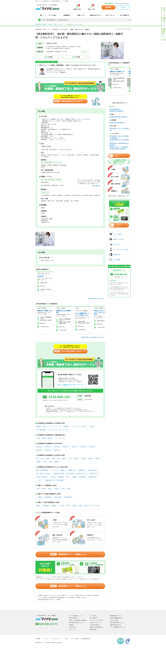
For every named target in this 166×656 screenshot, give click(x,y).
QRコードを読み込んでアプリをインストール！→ (71, 384)
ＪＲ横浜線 (39, 497)
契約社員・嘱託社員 (47, 438)
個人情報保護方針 (85, 638)
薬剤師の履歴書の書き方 (116, 618)
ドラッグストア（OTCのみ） (79, 426)
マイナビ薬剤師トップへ (75, 615)
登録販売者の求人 (93, 477)
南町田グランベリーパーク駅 (91, 505)
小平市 (62, 488)
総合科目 (90, 458)
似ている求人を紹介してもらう (68, 351)
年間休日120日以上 (92, 470)
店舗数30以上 (81, 470)
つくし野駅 (61, 505)
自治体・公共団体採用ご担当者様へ (78, 620)
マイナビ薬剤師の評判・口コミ (118, 627)
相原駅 (38, 505)
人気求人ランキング (95, 622)
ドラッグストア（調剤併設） (62, 426)
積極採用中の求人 (50, 480)
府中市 (38, 488)
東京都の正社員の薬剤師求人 (117, 122)
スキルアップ (58, 162)
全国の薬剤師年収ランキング (117, 622)
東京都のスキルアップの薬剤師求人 (119, 147)
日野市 (68, 488)
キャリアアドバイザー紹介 (96, 620)
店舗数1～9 (63, 470)
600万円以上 (92, 446)
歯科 (50, 461)
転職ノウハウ (81, 15)
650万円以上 (39, 450)
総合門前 (53, 477)
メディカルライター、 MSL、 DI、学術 (58, 430)
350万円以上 (48, 446)
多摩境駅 (54, 505)
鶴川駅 (68, 505)
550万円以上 (83, 446)
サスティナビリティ (57, 638)
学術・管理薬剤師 (40, 430)
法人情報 (77, 57)
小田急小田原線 (58, 497)
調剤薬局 (38, 426)
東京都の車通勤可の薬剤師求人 (117, 148)
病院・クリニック (47, 426)
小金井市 (56, 488)
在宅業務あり (82, 477)
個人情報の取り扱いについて (76, 622)
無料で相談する (97, 185)
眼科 (59, 458)
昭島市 (44, 488)
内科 (37, 458)
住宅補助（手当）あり (82, 473)
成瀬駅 (74, 505)
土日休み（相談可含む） (42, 477)
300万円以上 (39, 446)
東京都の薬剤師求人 (114, 109)
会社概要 (37, 638)
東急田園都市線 (68, 497)
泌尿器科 (56, 461)
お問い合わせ (72, 627)
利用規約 (71, 625)
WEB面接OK (60, 480)
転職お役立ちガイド (96, 15)
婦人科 (45, 461)
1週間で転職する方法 (115, 625)
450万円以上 (66, 446)
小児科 (70, 458)
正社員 (38, 438)
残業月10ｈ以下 (45, 192)
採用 (66, 638)
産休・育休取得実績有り (47, 162)
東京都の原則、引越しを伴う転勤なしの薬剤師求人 (119, 136)
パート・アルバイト (60, 438)
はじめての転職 (114, 620)
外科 (42, 458)
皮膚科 (47, 458)
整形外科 (76, 458)
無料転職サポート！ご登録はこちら (68, 554)
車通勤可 (59, 179)
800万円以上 (57, 450)
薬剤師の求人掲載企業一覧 (96, 627)
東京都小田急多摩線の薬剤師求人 (118, 116)
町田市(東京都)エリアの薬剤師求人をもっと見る (92, 337)
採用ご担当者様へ (109, 3)
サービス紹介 (52, 15)
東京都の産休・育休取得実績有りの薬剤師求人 (119, 144)
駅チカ (68, 477)
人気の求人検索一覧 (95, 625)
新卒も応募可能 (70, 473)
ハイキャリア (39, 480)
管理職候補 (61, 477)
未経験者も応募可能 (59, 473)
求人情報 (49, 57)
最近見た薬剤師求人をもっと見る (96, 298)
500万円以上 (75, 446)
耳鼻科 (53, 458)
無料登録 (108, 7)
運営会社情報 (93, 629)
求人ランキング (110, 15)
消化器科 (97, 458)
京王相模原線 (48, 497)
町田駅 (80, 505)
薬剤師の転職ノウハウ (115, 615)
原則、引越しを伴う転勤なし (48, 179)
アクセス (85, 51)
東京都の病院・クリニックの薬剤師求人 (119, 129)
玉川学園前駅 (45, 505)
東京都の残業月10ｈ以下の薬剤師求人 (119, 140)
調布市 (50, 488)
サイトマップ (72, 629)
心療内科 (83, 458)
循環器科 (38, 461)
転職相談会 (67, 15)
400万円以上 (57, 446)
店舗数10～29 (72, 470)
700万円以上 (48, 450)
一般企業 (91, 426)
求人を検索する (124, 15)
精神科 (64, 458)
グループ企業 (74, 638)
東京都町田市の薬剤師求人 (116, 111)
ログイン (123, 7)
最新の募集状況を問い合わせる (68, 101)
